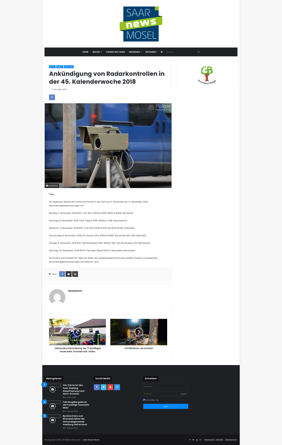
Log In (165, 406)
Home (85, 52)
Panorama (134, 52)
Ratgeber (151, 52)
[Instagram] (117, 387)
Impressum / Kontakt (213, 440)
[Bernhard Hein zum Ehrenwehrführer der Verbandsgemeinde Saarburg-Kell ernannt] (53, 420)
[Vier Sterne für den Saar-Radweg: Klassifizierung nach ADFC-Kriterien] (53, 389)
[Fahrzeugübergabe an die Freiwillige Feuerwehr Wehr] (53, 406)
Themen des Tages (115, 52)
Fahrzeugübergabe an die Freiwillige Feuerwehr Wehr (76, 405)
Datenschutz (231, 440)
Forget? (184, 394)
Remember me (152, 400)
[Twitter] (103, 387)
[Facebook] (97, 387)
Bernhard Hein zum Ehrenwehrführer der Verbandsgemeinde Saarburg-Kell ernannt (75, 420)
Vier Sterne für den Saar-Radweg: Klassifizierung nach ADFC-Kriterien (74, 389)
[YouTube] (110, 387)
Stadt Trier (69, 67)
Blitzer (52, 67)
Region (96, 52)
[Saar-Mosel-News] (141, 24)
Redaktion (75, 291)
